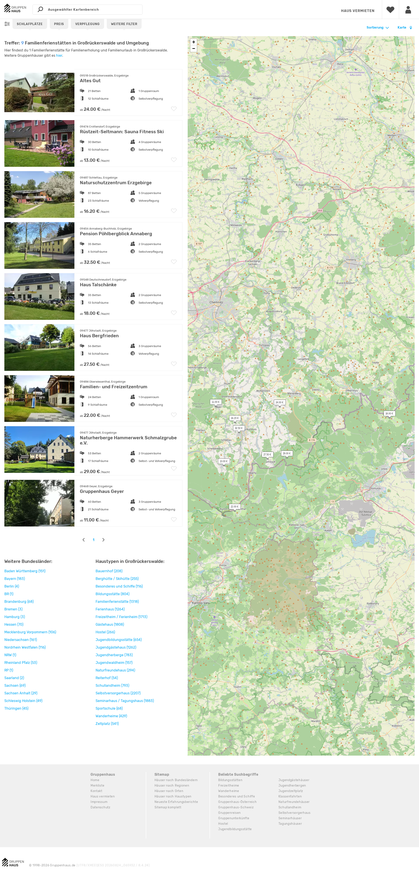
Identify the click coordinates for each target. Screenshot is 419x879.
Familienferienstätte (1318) (117, 602)
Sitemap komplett (168, 807)
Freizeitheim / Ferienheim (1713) (121, 617)
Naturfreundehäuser (294, 802)
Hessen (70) (13, 624)
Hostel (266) (105, 632)
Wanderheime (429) (111, 716)
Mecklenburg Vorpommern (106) (30, 632)
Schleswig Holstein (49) (23, 701)
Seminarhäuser (290, 818)
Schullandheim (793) (112, 685)
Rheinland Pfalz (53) (20, 663)
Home (95, 780)
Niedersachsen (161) (20, 640)
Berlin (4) (11, 586)
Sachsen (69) (15, 685)
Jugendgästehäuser (293, 780)
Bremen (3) (13, 609)
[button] (277, 403)
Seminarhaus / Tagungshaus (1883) (125, 701)
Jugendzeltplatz (290, 791)
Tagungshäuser (290, 824)
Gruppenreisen (229, 813)
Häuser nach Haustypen (173, 796)
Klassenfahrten (290, 796)
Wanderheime (228, 791)
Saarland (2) (14, 678)
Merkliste (97, 785)
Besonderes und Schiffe (236, 796)
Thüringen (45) (16, 708)
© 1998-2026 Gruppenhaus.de (89, 865)
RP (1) (8, 670)
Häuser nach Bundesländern (176, 780)
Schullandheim (289, 807)
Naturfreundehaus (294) (115, 670)
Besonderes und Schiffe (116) (119, 586)
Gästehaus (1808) (110, 624)
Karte (402, 27)
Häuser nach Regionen (172, 785)
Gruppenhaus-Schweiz (236, 807)
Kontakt (96, 791)
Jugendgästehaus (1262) (116, 647)
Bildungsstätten (230, 780)
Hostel (223, 824)
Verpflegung (87, 24)
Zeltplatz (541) (107, 724)
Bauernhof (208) (109, 571)
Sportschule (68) (109, 708)
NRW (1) (10, 655)
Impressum (99, 802)
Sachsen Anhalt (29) (20, 693)
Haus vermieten (357, 11)
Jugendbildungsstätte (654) (119, 640)
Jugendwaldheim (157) (114, 663)
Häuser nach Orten (169, 791)
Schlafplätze (30, 24)
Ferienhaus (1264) (110, 609)
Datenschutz (100, 807)
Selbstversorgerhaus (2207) (118, 693)
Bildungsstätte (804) (112, 594)
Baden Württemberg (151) (24, 571)
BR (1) (8, 594)
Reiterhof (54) (107, 678)
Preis (59, 24)
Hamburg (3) (14, 617)
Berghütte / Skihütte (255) (117, 579)
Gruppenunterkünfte (233, 818)
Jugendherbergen (292, 785)
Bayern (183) (14, 579)
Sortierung (375, 27)
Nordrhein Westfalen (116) (25, 647)
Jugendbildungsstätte (235, 829)
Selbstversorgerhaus (294, 813)
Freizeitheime (228, 785)
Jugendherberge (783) (114, 655)
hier (59, 55)
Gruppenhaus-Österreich (237, 802)
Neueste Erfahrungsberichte (176, 802)
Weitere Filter (124, 24)
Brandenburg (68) (19, 602)
